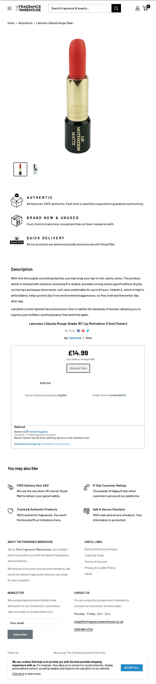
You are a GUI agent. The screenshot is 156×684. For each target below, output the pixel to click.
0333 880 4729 (83, 629)
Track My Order (94, 555)
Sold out (45, 383)
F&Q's (88, 574)
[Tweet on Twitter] (87, 331)
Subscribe (20, 634)
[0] (145, 8)
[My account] (137, 8)
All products (25, 23)
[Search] (116, 8)
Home (11, 23)
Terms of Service (96, 561)
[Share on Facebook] (78, 331)
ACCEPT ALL (131, 667)
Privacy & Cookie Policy (100, 567)
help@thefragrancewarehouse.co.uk (98, 621)
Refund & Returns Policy (101, 549)
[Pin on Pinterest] (83, 331)
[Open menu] (9, 8)
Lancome (75, 338)
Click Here (18, 673)
